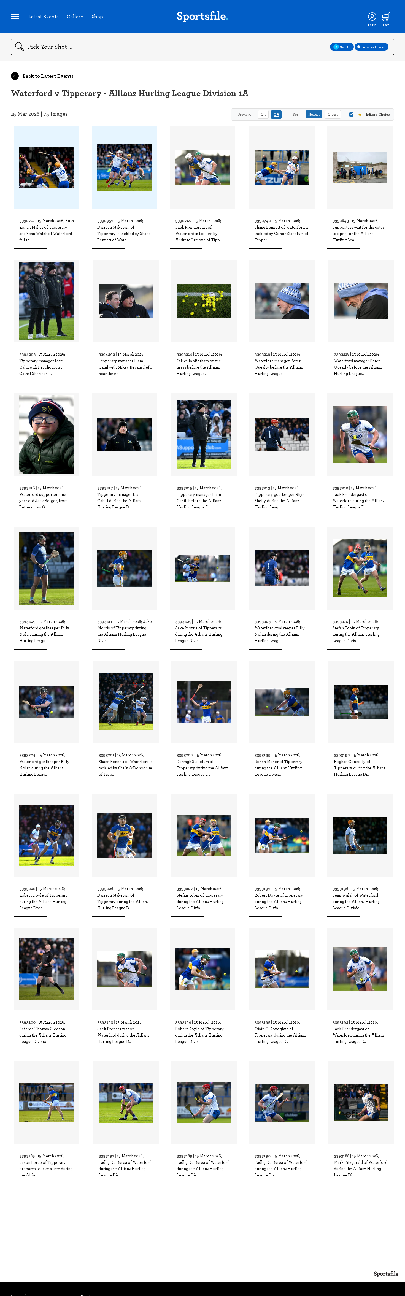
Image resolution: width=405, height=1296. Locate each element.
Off (276, 114)
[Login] (372, 16)
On (263, 114)
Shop (97, 16)
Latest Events (43, 16)
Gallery (75, 16)
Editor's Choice (374, 114)
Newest (314, 114)
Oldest (333, 114)
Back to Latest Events (47, 75)
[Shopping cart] (386, 16)
